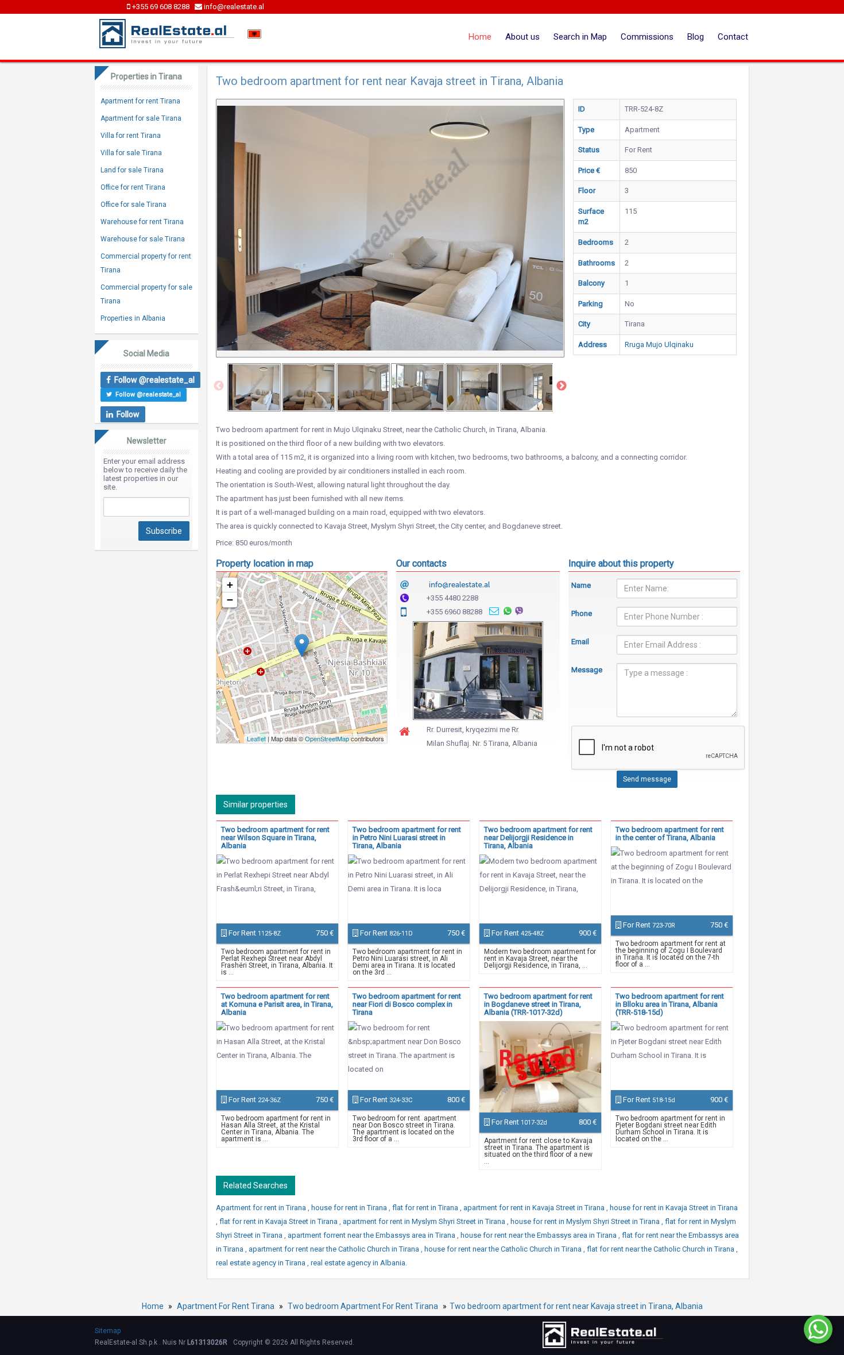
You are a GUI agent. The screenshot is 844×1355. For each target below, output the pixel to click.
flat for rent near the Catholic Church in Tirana (661, 1249)
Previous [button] (218, 386)
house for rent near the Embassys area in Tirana (539, 1235)
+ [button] (230, 585)
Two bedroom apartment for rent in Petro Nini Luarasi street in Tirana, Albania (407, 837)
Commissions (647, 37)
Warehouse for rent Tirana (142, 222)
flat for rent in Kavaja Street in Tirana (279, 1221)
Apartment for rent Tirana (140, 101)
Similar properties (255, 804)
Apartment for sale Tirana (140, 118)
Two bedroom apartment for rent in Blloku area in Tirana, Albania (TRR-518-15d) (669, 1004)
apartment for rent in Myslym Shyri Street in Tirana (425, 1221)
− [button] (230, 600)
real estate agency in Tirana (261, 1262)
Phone (581, 613)
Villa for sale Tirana (131, 153)
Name (581, 585)
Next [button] (561, 386)
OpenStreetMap (327, 738)
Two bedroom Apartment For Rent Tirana (363, 1306)
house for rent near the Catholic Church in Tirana (503, 1249)
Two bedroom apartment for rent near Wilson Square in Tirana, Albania (275, 837)
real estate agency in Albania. (359, 1262)
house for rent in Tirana (350, 1207)
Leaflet (256, 738)
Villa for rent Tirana (130, 136)
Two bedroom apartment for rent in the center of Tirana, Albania (669, 833)
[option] (254, 387)
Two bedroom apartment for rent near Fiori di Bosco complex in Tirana (407, 1004)
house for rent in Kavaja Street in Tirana (674, 1207)
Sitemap (108, 1331)
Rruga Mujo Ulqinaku (659, 344)
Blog (695, 37)
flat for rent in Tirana (426, 1207)
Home (480, 37)
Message (585, 669)
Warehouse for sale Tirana (142, 239)
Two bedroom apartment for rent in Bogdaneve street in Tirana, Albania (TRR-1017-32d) (538, 1004)
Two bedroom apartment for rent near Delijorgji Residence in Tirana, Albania (538, 837)
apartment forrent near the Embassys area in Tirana (372, 1235)
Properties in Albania (132, 318)
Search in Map (580, 37)
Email (580, 641)
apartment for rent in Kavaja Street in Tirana (534, 1207)
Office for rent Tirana (132, 187)
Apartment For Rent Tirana (225, 1306)
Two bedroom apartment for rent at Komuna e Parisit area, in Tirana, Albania (277, 1004)
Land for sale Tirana (132, 170)
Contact (733, 37)
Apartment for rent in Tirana (262, 1207)
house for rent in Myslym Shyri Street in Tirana (585, 1221)
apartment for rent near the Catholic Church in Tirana (335, 1249)
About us (522, 37)
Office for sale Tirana (133, 205)
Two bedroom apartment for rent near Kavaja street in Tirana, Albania (576, 1306)
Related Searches (255, 1185)
